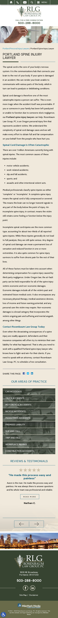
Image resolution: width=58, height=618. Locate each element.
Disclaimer (33, 595)
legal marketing (27, 612)
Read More (29, 497)
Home (11, 2)
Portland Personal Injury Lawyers (16, 48)
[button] (22, 524)
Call (18, 2)
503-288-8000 (29, 580)
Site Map (23, 595)
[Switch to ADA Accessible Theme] (3, 614)
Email (25, 2)
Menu (44, 2)
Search (32, 2)
